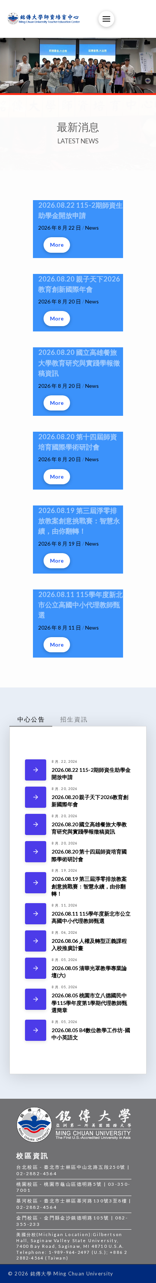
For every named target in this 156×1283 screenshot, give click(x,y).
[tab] (30, 719)
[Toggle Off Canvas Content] (106, 19)
